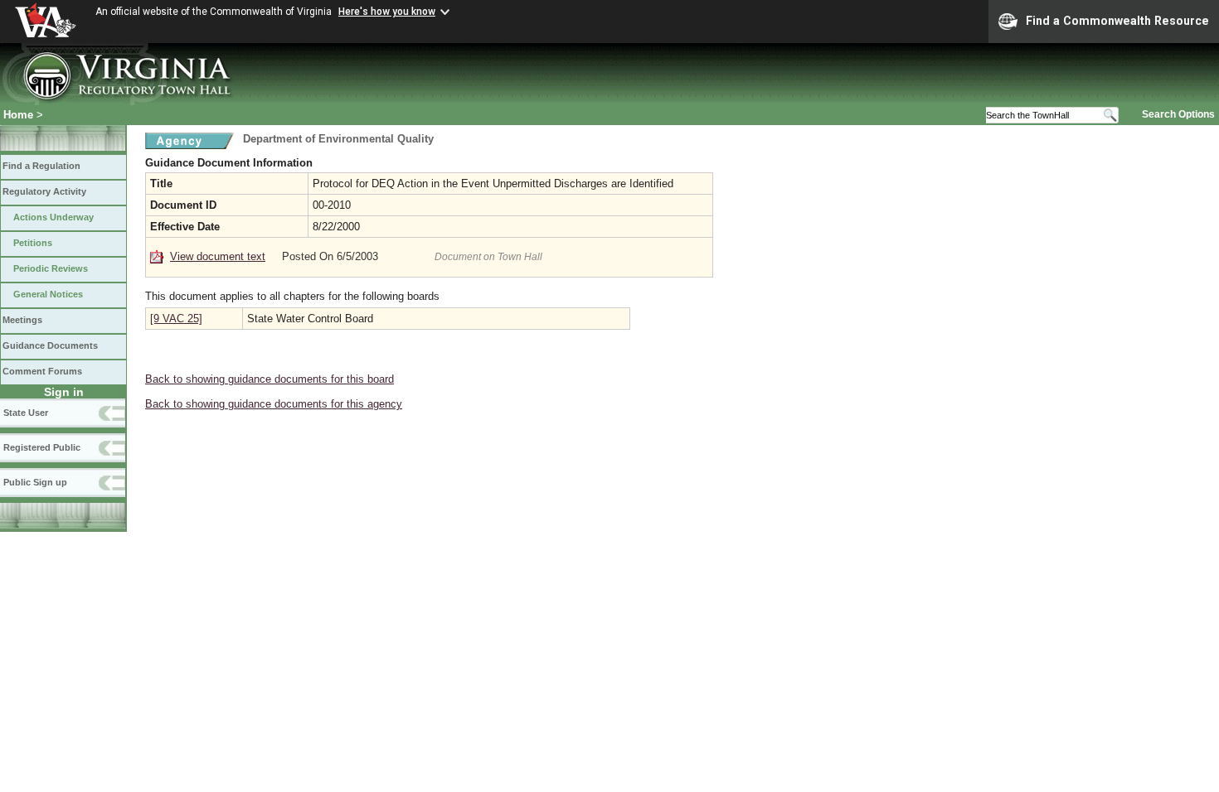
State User (25, 413)
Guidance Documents (50, 345)
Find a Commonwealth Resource (1117, 20)
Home (18, 115)
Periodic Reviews (50, 268)
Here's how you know (386, 11)
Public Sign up (35, 482)
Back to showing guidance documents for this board (269, 379)
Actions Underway (53, 217)
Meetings (22, 320)
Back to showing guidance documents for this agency (273, 404)
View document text (217, 256)
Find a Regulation (41, 166)
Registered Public (41, 447)
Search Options (1178, 114)
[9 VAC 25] (176, 318)
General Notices (48, 294)
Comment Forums (42, 371)
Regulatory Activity (44, 191)
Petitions (32, 243)
